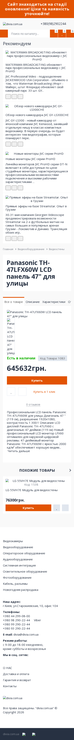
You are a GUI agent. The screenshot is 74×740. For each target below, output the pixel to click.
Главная (8, 249)
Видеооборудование (31, 249)
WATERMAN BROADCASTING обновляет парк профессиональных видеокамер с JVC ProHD (36, 68)
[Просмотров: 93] (20, 187)
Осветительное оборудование (25, 571)
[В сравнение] (22, 391)
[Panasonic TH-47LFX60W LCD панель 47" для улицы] (37, 314)
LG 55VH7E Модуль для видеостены (32, 490)
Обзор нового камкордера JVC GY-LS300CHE (37, 115)
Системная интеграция (19, 565)
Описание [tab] (33, 302)
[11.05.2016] (14, 96)
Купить (37, 380)
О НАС (7, 668)
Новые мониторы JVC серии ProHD (30, 159)
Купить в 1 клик (44, 392)
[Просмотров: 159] (20, 96)
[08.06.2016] (14, 144)
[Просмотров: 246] (20, 144)
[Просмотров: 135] (20, 238)
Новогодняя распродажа (20, 590)
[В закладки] (11, 391)
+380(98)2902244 (54, 24)
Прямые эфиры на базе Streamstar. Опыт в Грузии (36, 207)
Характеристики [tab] (53, 302)
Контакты (10, 686)
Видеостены (57, 249)
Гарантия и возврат (17, 680)
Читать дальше (19, 451)
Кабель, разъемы (15, 584)
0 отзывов (33, 404)
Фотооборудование (17, 577)
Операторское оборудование (24, 553)
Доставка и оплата (16, 674)
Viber (37, 620)
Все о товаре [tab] (13, 302)
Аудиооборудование (18, 559)
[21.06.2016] (14, 187)
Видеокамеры (13, 541)
